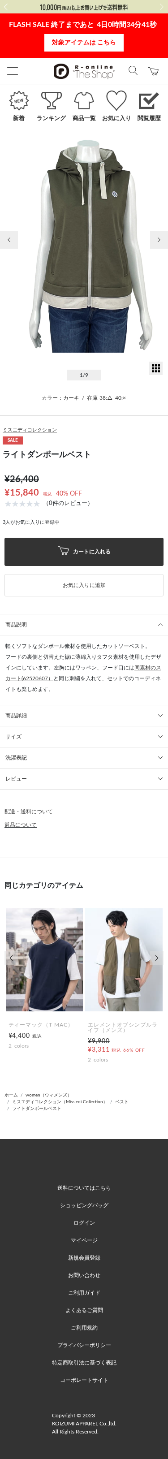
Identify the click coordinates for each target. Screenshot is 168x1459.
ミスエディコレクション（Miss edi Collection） (60, 1102)
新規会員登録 (84, 1257)
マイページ (84, 1240)
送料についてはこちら (84, 1188)
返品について (20, 825)
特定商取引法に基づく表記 (84, 1362)
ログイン (84, 1223)
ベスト (122, 1102)
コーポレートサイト (84, 1380)
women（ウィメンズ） (49, 1095)
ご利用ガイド (84, 1292)
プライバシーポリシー (84, 1345)
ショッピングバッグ (84, 1205)
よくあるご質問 (84, 1310)
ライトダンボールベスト (36, 1108)
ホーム (11, 1095)
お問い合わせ (84, 1275)
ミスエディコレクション (30, 429)
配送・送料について (28, 811)
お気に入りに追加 (84, 585)
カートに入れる (91, 551)
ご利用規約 (84, 1327)
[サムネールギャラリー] (156, 373)
